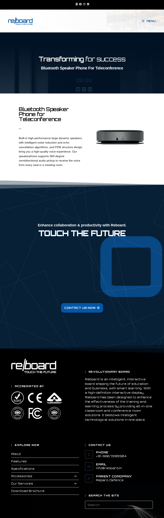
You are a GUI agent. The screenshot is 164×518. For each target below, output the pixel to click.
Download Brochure (27, 491)
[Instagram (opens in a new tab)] (84, 4)
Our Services (22, 483)
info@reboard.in (109, 468)
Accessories (21, 476)
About (16, 454)
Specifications (22, 468)
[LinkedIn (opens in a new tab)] (87, 4)
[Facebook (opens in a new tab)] (80, 4)
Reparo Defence (110, 480)
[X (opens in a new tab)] (76, 4)
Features (19, 461)
